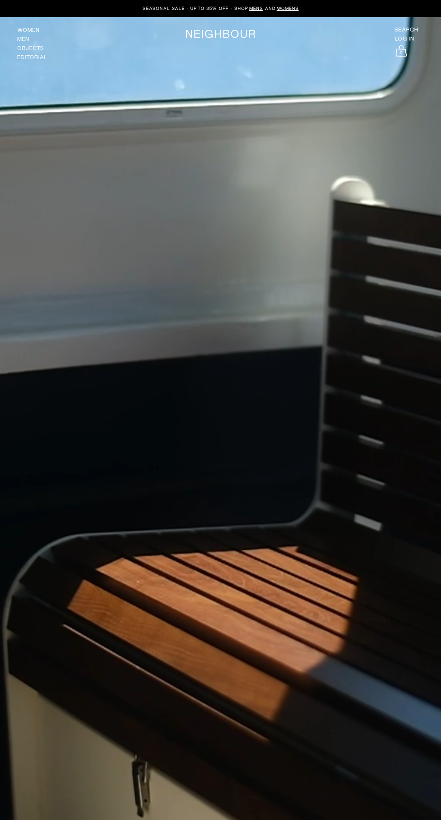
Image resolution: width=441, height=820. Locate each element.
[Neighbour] (220, 34)
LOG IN (404, 38)
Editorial (32, 57)
